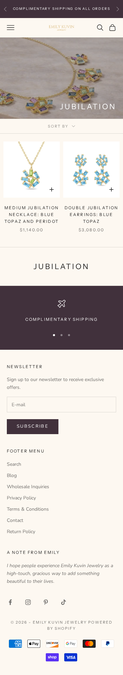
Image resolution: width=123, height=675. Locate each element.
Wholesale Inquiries (28, 486)
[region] (61, 311)
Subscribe (33, 426)
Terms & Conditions (28, 509)
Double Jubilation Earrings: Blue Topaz (92, 214)
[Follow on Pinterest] (45, 602)
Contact (15, 520)
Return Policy (21, 531)
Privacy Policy (21, 498)
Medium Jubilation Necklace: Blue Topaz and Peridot (31, 214)
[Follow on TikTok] (63, 602)
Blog (12, 475)
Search (14, 464)
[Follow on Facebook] (10, 602)
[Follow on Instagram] (28, 602)
